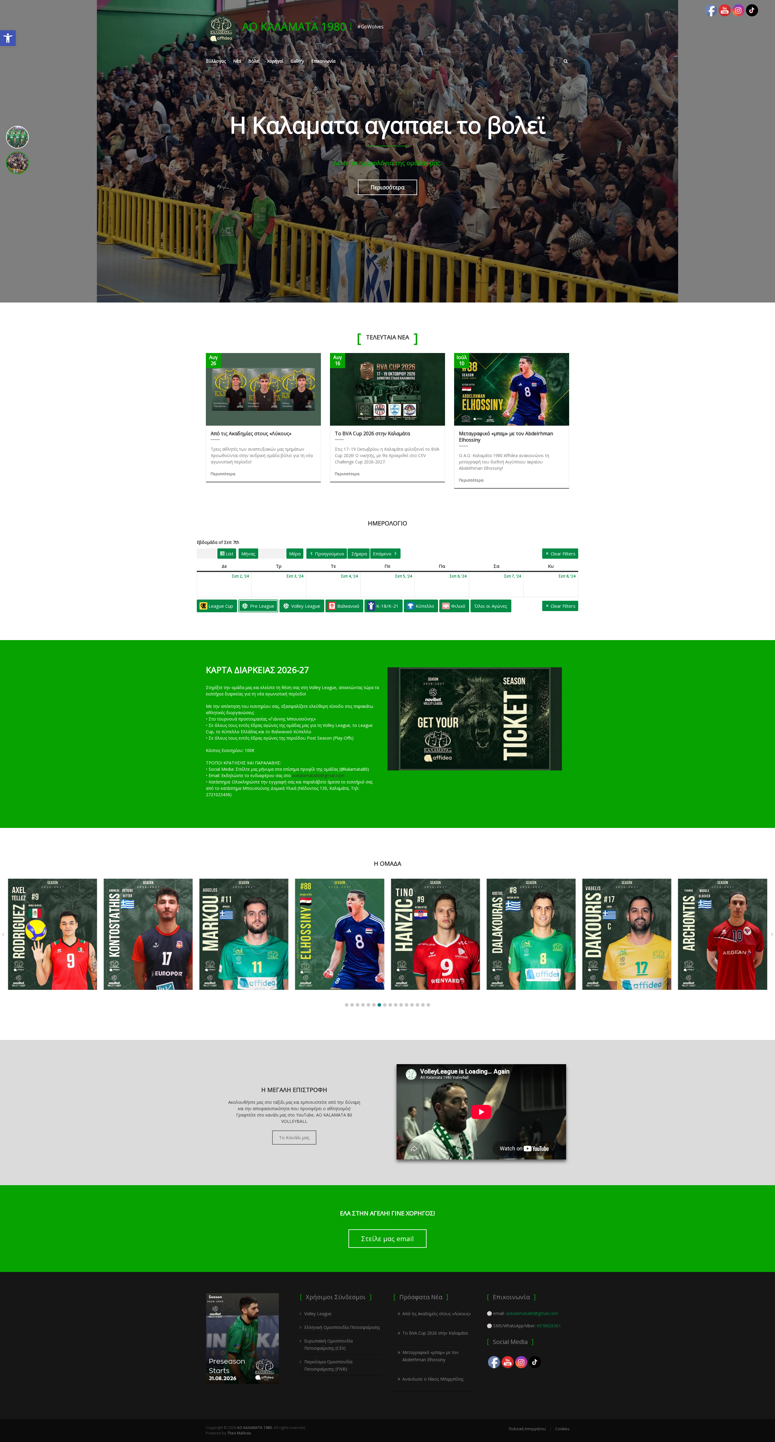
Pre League (262, 606)
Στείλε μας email (387, 1238)
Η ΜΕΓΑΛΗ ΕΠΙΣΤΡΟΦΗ (294, 1090)
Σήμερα (359, 554)
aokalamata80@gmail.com (318, 775)
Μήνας (248, 554)
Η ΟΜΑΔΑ (387, 863)
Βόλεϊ (254, 61)
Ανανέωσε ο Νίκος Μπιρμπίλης (432, 1379)
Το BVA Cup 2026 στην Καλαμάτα (372, 433)
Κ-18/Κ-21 (387, 606)
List (226, 555)
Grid (206, 555)
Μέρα (295, 554)
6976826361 (549, 1326)
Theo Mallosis (239, 1433)
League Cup (221, 606)
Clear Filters (563, 554)
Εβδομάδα (272, 554)
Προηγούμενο (329, 554)
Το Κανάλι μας (294, 1137)
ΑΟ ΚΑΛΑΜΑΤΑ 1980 (294, 26)
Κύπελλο (425, 606)
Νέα (237, 61)
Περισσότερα (387, 187)
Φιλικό (458, 606)
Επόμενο (382, 554)
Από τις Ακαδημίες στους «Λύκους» (251, 433)
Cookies (562, 1428)
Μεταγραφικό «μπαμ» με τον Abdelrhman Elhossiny (506, 436)
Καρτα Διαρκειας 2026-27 (257, 669)
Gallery (297, 61)
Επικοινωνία (323, 61)
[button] (8, 38)
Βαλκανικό (348, 606)
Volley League (305, 606)
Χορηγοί (275, 61)
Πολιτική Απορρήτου (527, 1428)
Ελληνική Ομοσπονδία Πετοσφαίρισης (342, 1327)
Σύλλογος (216, 61)
